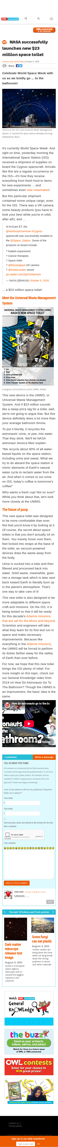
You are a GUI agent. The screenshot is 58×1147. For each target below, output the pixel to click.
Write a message (44, 757)
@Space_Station (20, 240)
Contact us (13, 1123)
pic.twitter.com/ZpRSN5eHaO (23, 274)
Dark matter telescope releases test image (13, 951)
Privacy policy (15, 1125)
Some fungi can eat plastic (42, 938)
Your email (8, 808)
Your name (8, 798)
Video (21, 61)
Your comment (10, 843)
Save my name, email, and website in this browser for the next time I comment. (28, 824)
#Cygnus (37, 231)
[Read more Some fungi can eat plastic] (42, 925)
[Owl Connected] (9, 21)
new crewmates (38, 190)
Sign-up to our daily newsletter (28, 1138)
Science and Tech (10, 61)
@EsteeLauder (17, 269)
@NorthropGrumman (18, 231)
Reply (50, 902)
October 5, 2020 (39, 280)
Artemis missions (39, 644)
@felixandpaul (16, 265)
